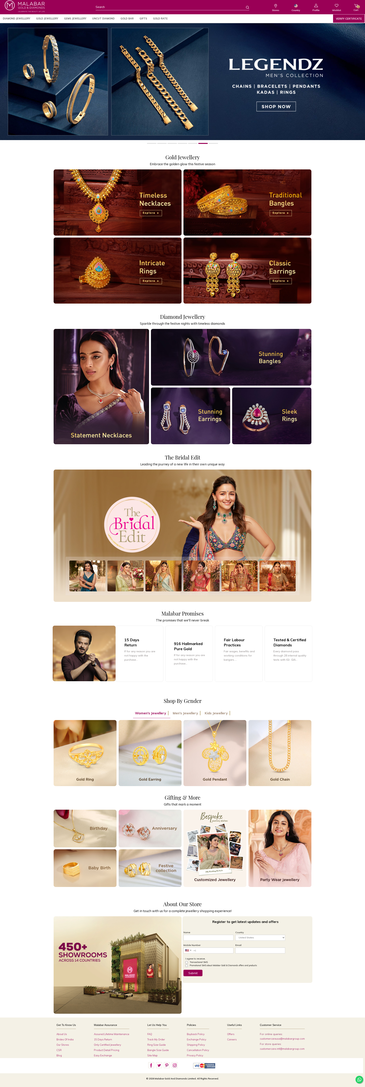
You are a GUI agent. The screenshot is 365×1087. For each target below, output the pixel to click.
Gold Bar (127, 18)
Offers (230, 1034)
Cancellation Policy (198, 1050)
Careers (232, 1039)
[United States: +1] (188, 950)
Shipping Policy (196, 1044)
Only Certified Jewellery (107, 1044)
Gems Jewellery (75, 18)
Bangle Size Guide (158, 1050)
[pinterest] (167, 1065)
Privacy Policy (195, 1055)
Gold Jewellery (47, 18)
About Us (61, 1034)
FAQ (149, 1034)
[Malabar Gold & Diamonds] (25, 6)
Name (186, 932)
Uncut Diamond (103, 18)
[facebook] (151, 1065)
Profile (316, 10)
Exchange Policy (196, 1039)
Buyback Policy (196, 1034)
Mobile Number (192, 945)
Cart (356, 8)
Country (296, 10)
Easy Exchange (103, 1055)
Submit (193, 973)
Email (238, 945)
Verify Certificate (349, 18)
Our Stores (62, 1044)
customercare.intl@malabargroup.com (282, 1048)
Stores (275, 10)
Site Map (152, 1055)
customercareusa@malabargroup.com (282, 1038)
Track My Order (156, 1039)
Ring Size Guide (156, 1044)
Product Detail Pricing (106, 1050)
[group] (189, 654)
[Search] (245, 7)
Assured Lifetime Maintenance (111, 1034)
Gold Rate (160, 18)
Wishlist (336, 10)
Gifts (143, 18)
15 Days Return (103, 1039)
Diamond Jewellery (16, 18)
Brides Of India (65, 1039)
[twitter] (159, 1065)
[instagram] (174, 1065)
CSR (59, 1050)
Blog (59, 1055)
